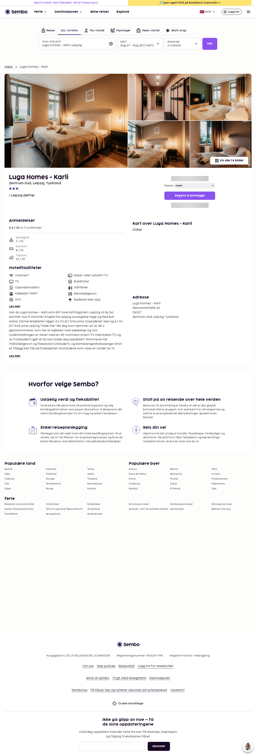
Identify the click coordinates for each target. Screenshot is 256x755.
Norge (49, 488)
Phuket (174, 479)
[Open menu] (249, 12)
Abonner (158, 746)
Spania (8, 469)
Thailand (92, 479)
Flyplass (168, 185)
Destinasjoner (66, 11)
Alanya (133, 469)
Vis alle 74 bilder (232, 160)
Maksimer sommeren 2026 (19, 504)
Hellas (90, 474)
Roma (132, 479)
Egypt (7, 488)
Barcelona (176, 474)
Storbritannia (53, 483)
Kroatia (91, 488)
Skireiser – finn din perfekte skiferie (148, 509)
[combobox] (74, 45)
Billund (174, 469)
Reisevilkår (126, 666)
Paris (214, 469)
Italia (7, 474)
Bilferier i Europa (221, 509)
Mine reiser (99, 11)
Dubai (173, 483)
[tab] (48, 31)
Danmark (51, 469)
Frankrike (51, 474)
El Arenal (175, 488)
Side (214, 488)
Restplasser (93, 504)
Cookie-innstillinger (131, 703)
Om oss (88, 666)
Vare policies (106, 666)
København (218, 483)
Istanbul (133, 488)
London (216, 474)
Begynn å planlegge (190, 195)
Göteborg (134, 483)
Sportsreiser (177, 509)
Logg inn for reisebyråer (156, 666)
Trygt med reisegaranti (129, 678)
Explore (123, 11)
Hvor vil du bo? (51, 41)
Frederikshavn (220, 479)
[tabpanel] (128, 44)
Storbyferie (93, 509)
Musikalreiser (95, 514)
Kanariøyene (94, 483)
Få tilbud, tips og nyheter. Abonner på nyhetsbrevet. (129, 690)
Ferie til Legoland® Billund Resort (64, 509)
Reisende (173, 41)
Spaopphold (53, 514)
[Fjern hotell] (111, 43)
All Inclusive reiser (139, 504)
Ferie (38, 11)
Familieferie (11, 514)
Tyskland (9, 479)
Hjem (8, 67)
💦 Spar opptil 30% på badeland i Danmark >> (189, 2)
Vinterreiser (52, 504)
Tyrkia (90, 469)
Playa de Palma (137, 474)
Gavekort (178, 690)
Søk (210, 43)
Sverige (50, 479)
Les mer (14, 306)
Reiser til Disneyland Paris (18, 509)
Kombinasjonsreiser (181, 504)
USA (6, 483)
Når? (123, 41)
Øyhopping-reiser (222, 504)
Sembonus (80, 690)
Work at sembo (97, 678)
